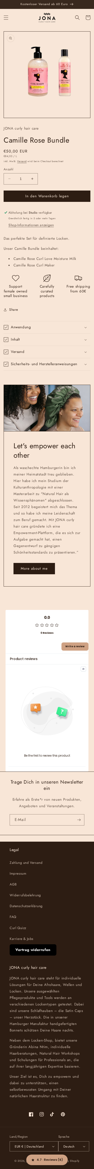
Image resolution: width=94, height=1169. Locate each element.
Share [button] (13, 309)
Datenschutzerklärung (26, 906)
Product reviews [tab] (24, 658)
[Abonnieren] (79, 820)
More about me (34, 568)
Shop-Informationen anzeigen (31, 225)
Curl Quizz (18, 927)
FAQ (13, 916)
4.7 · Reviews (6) (50, 1159)
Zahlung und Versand (26, 862)
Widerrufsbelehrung (25, 895)
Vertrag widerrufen (33, 949)
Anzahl (8, 169)
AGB (13, 884)
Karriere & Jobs (22, 938)
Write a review (75, 646)
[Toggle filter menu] (83, 669)
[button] (6, 17)
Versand (22, 161)
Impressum (18, 873)
